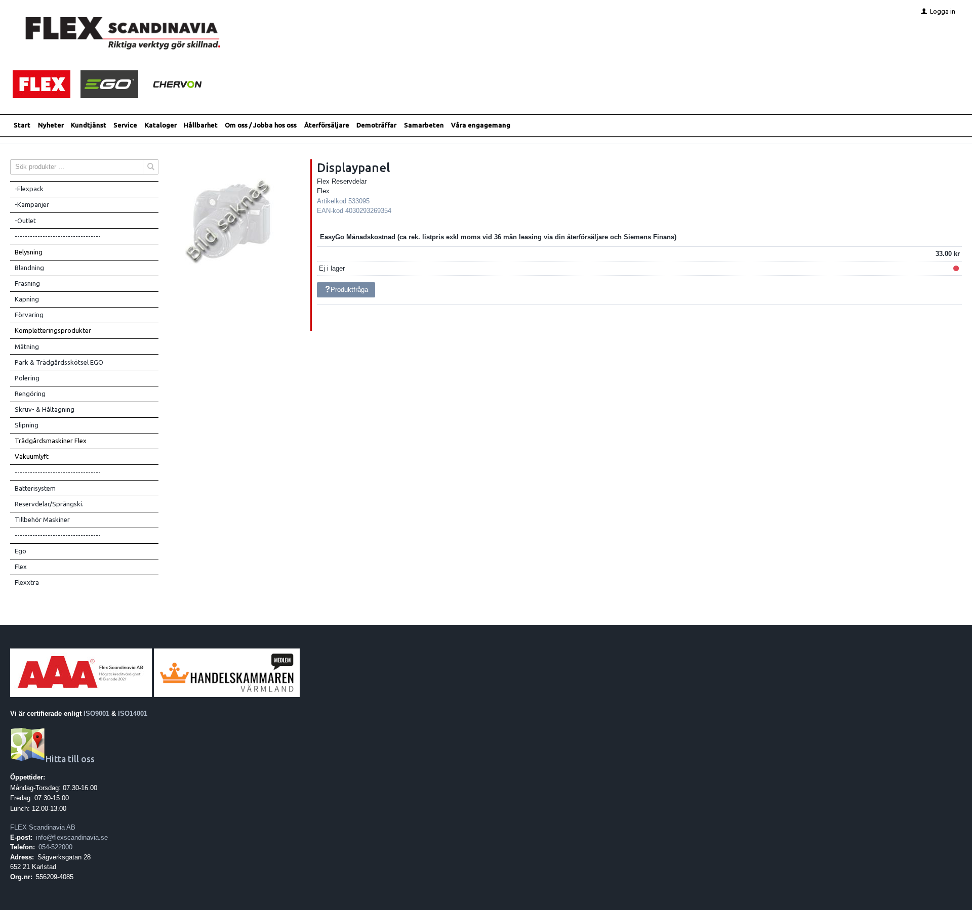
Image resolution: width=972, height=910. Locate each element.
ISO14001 (132, 713)
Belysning (29, 251)
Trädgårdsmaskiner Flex (51, 440)
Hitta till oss (70, 759)
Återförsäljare (326, 124)
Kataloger (161, 124)
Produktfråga (349, 289)
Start (22, 124)
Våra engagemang (480, 124)
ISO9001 (96, 713)
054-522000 (55, 847)
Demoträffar (376, 124)
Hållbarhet (201, 124)
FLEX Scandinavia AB (42, 827)
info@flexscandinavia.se (72, 837)
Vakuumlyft (32, 456)
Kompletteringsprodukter (53, 330)
